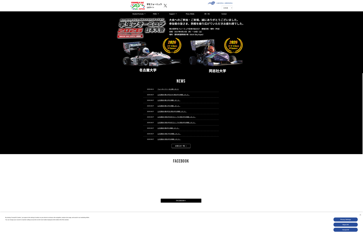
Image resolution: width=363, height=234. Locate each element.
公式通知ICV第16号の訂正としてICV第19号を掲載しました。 (176, 117)
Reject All (346, 224)
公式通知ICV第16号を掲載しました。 (169, 139)
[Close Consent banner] (360, 215)
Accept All (345, 229)
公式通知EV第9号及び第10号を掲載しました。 (172, 111)
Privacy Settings (345, 219)
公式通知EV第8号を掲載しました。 (168, 128)
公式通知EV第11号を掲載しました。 (169, 106)
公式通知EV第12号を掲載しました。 (169, 100)
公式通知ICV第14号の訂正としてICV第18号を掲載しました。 (176, 122)
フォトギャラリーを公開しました (168, 89)
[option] (181, 44)
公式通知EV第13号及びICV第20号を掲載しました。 (173, 95)
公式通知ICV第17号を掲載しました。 (169, 134)
